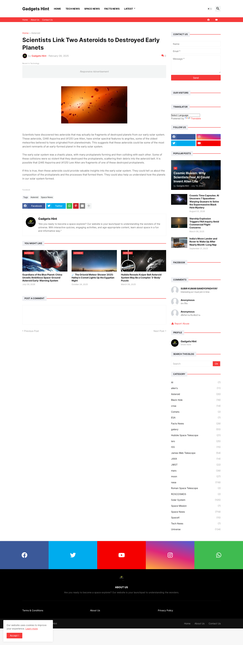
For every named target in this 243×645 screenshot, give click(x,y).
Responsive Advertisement (94, 71)
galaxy (196, 429)
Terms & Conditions (32, 610)
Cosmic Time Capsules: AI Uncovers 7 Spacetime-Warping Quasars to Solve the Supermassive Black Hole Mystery (204, 201)
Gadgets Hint (35, 8)
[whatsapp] (218, 555)
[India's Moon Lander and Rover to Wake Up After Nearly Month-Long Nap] (179, 242)
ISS (196, 447)
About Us (35, 20)
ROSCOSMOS (196, 494)
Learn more (31, 628)
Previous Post (31, 331)
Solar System (196, 499)
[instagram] (208, 137)
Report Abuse (182, 323)
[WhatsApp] (69, 206)
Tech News (73, 8)
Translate (196, 118)
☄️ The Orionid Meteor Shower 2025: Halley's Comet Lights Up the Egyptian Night (93, 277)
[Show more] (89, 206)
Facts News (112, 8)
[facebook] (208, 20)
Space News (92, 8)
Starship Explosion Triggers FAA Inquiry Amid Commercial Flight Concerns (204, 223)
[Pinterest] (76, 206)
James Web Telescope (196, 452)
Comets (196, 411)
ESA (196, 417)
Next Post (159, 331)
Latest (128, 8)
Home (57, 8)
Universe (196, 529)
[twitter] (183, 143)
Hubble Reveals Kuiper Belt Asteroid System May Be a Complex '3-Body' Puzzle (141, 277)
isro (196, 441)
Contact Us (47, 20)
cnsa (196, 405)
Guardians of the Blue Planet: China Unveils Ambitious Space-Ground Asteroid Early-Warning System (42, 277)
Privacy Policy (165, 610)
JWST (196, 464)
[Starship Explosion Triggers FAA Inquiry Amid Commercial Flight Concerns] (179, 222)
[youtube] (216, 20)
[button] (210, 8)
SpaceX (196, 517)
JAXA (196, 458)
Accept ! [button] (14, 635)
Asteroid (35, 33)
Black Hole (196, 399)
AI (196, 382)
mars (196, 470)
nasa (196, 482)
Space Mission (196, 505)
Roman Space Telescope (196, 488)
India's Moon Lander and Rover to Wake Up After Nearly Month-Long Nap (203, 241)
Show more (186, 344)
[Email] (82, 206)
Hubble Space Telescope (196, 435)
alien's (196, 388)
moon (196, 476)
